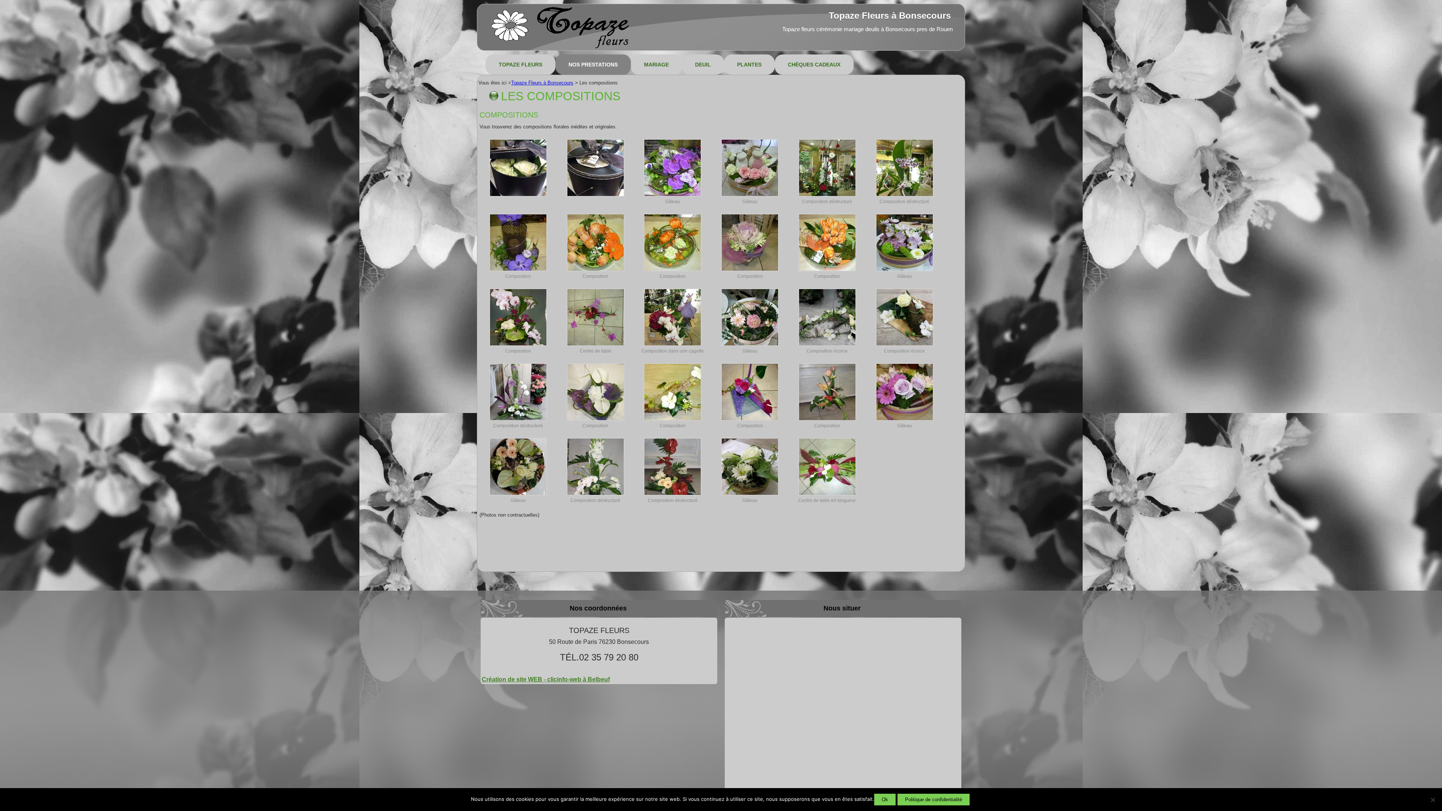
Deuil (703, 65)
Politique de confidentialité (933, 799)
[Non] (1432, 799)
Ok (885, 799)
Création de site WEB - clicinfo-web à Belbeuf (546, 679)
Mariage (656, 65)
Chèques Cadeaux (814, 65)
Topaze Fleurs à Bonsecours (890, 16)
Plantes (749, 65)
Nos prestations (593, 65)
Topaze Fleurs (520, 65)
